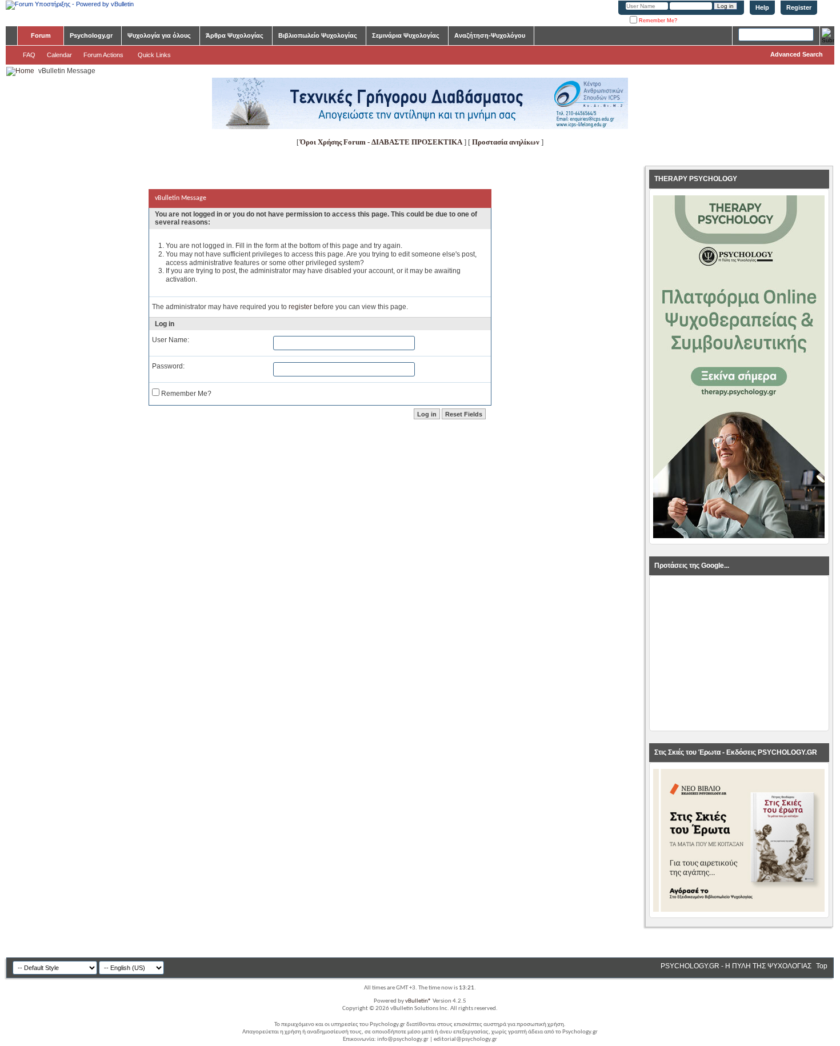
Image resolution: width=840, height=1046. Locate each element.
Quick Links (154, 54)
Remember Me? (657, 20)
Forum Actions (103, 54)
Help (762, 7)
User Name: (170, 340)
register (300, 307)
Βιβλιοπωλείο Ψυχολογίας (317, 35)
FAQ (29, 54)
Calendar (59, 54)
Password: (168, 366)
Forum (41, 35)
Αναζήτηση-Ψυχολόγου (489, 35)
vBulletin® (418, 1001)
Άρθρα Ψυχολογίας (234, 35)
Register (798, 7)
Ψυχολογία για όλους (159, 35)
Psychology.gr (91, 35)
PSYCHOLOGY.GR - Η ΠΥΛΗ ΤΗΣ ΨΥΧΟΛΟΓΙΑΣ (736, 966)
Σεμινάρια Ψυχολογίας (405, 35)
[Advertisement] (739, 653)
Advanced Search (796, 54)
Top (821, 966)
